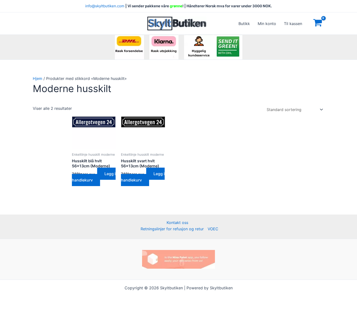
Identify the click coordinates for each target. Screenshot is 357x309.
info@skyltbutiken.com (104, 6)
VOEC (213, 228)
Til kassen (293, 23)
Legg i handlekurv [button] (94, 176)
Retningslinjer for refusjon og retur (172, 228)
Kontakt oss (177, 222)
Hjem (37, 78)
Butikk (244, 23)
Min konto (267, 23)
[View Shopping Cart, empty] (317, 23)
